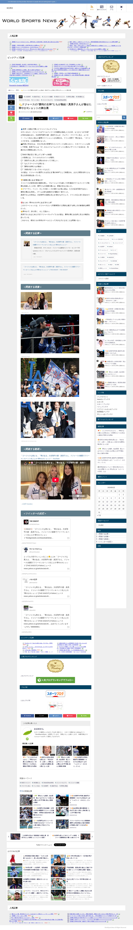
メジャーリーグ (119, 243)
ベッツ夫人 (36, 100)
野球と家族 (71, 96)
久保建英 (102, 235)
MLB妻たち (81, 96)
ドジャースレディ (48, 100)
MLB (111, 264)
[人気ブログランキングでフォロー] (55, 680)
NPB (117, 264)
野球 (20, 96)
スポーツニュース (104, 239)
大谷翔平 (28, 96)
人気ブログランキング (27, 675)
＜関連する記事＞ (103, 534)
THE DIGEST (34, 521)
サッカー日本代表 (118, 239)
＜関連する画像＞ (103, 536)
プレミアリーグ (104, 261)
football (111, 246)
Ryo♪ (31, 607)
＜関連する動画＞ (103, 539)
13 (111, 501)
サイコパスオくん (35, 549)
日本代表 (114, 261)
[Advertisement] (111, 578)
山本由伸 (111, 235)
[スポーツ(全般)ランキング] (111, 79)
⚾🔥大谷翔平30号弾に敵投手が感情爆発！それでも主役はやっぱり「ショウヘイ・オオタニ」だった (111, 460)
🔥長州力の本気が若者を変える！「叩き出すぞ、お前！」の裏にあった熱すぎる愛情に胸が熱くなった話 (111, 442)
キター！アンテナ (103, 404)
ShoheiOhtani (114, 268)
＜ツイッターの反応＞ (104, 541)
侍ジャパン (103, 264)
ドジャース (103, 253)
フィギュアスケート (105, 243)
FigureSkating (113, 253)
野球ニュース (103, 268)
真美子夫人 (37, 96)
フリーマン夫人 (25, 100)
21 (115, 505)
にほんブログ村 (25, 700)
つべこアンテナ (102, 406)
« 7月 (99, 515)
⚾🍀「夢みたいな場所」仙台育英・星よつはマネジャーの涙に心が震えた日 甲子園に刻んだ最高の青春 (111, 451)
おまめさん (89, 111)
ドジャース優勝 (48, 96)
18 (103, 505)
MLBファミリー (60, 96)
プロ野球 (102, 257)
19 (107, 505)
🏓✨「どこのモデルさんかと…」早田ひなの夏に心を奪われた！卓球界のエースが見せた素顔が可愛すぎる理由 (111, 433)
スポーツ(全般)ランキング (104, 85)
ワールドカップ (104, 250)
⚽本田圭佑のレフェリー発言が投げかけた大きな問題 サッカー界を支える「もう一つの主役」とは (111, 469)
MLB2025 (111, 257)
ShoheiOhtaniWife (61, 100)
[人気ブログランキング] (55, 666)
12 (107, 501)
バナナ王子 (33, 579)
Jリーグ (114, 250)
